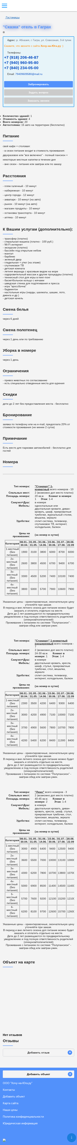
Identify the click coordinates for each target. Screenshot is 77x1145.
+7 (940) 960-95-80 (21, 62)
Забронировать (38, 84)
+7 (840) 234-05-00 (21, 68)
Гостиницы (12, 17)
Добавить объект (14, 1096)
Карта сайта (10, 1103)
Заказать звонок (38, 100)
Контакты (9, 1089)
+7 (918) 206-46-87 (21, 57)
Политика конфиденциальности (23, 1116)
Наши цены (10, 1109)
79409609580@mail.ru (28, 74)
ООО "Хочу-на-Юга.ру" (17, 1083)
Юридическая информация (20, 1123)
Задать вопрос (38, 92)
